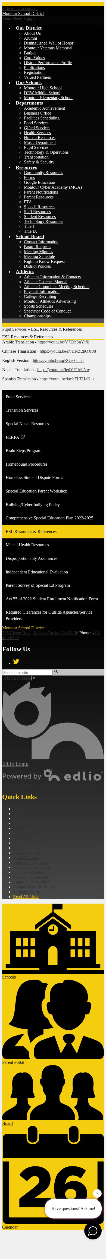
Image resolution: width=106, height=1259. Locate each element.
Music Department (40, 142)
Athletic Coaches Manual (45, 281)
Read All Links (26, 896)
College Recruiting (40, 296)
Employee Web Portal (32, 882)
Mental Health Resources (34, 887)
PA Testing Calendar (30, 877)
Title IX (30, 231)
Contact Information (41, 241)
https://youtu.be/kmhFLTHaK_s (66, 379)
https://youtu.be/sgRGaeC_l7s (58, 360)
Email (18, 808)
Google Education (39, 182)
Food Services (36, 123)
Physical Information (42, 291)
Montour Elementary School (48, 97)
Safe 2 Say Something (32, 867)
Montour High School (43, 88)
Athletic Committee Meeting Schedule (56, 286)
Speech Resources (39, 206)
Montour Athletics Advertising (50, 301)
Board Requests (37, 246)
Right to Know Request (44, 261)
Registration (34, 72)
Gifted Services (37, 127)
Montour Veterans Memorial (48, 48)
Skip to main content (20, 8)
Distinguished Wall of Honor (48, 43)
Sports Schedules (38, 306)
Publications (34, 67)
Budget (30, 53)
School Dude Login (30, 843)
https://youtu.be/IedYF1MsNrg (63, 369)
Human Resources (39, 137)
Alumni (30, 38)
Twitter (16, 661)
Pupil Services (36, 147)
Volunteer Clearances (31, 862)
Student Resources (40, 216)
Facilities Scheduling (42, 118)
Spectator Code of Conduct (47, 311)
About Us (32, 33)
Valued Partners (37, 77)
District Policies (37, 266)
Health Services (37, 132)
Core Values (34, 57)
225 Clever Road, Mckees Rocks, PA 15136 (40, 632)
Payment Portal (26, 833)
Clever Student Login (31, 818)
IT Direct (21, 823)
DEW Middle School (42, 92)
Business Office (37, 113)
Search (19, 847)
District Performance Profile (48, 62)
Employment (24, 813)
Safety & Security (39, 162)
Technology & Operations (46, 152)
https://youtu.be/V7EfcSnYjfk (63, 342)
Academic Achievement (44, 108)
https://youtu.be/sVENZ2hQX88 (68, 351)
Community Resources (43, 172)
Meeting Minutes (38, 251)
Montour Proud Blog (31, 828)
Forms (29, 177)
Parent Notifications (41, 192)
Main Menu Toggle (18, 18)
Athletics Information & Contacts (52, 276)
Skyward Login (26, 891)
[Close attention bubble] (97, 1194)
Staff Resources (37, 211)
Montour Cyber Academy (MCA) (53, 187)
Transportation (36, 157)
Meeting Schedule (39, 256)
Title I (29, 226)
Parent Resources (39, 197)
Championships (37, 316)
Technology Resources (43, 221)
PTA (28, 202)
